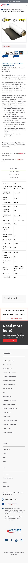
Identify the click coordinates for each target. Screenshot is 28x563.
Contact (5, 482)
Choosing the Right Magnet (9, 400)
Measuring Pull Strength (9, 404)
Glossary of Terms (7, 412)
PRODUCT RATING (14, 177)
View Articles (14, 318)
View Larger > (7, 46)
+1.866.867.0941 (11, 499)
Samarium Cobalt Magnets (9, 372)
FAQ (4, 392)
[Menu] (26, 5)
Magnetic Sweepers (7, 388)
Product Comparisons (8, 432)
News (4, 461)
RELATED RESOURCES (14, 174)
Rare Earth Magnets (7, 368)
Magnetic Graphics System (9, 380)
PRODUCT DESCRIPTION (14, 171)
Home (2, 9)
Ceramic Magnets (7, 364)
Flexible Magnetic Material (9, 376)
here (8, 146)
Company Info (6, 449)
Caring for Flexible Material (9, 424)
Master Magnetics (11, 552)
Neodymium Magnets (8, 361)
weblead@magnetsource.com (12, 504)
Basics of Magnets (7, 396)
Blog (4, 457)
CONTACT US (10, 340)
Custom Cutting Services (9, 384)
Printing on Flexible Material (10, 408)
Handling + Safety (7, 428)
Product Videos (6, 416)
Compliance (6, 486)
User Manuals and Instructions (10, 420)
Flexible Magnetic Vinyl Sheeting (14, 9)
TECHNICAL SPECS (14, 168)
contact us (19, 159)
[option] (11, 52)
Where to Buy (6, 474)
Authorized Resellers (8, 478)
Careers (5, 453)
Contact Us (20, 153)
